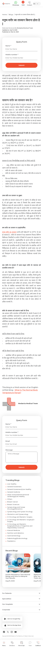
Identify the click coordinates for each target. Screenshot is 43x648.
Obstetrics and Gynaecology (17, 514)
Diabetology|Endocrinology (17, 538)
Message (9, 450)
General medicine (13, 492)
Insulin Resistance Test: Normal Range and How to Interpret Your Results (18, 576)
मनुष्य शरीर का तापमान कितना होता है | (25, 14)
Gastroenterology (13, 536)
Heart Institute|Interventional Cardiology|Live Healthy (18, 495)
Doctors (12, 645)
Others (9, 499)
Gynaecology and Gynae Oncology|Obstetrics (16, 508)
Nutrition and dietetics (15, 533)
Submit (21, 65)
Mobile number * (12, 54)
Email (8, 441)
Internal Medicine (13, 530)
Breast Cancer (12, 502)
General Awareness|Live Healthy (19, 489)
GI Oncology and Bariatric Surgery (19, 517)
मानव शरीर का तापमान (9, 232)
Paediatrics (11, 541)
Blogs (11, 14)
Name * (8, 46)
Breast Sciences (13, 504)
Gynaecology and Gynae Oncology (20, 511)
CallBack (38, 645)
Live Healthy (11, 484)
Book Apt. (22, 645)
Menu (4, 645)
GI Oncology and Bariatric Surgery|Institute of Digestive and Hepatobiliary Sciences (19, 526)
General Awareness (14, 486)
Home (4, 14)
